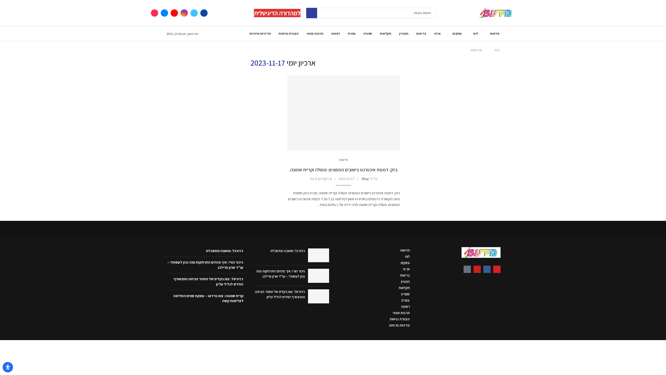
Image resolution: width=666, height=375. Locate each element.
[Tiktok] (154, 13)
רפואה (335, 33)
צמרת (352, 33)
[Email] (164, 13)
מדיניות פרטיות (260, 33)
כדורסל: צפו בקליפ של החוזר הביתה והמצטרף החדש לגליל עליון (280, 294)
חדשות (494, 33)
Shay (365, 178)
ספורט (367, 33)
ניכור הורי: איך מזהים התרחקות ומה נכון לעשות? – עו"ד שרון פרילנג (280, 274)
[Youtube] (174, 13)
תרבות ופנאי (314, 33)
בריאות (421, 33)
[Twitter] (194, 13)
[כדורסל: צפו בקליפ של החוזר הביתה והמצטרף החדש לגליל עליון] (318, 296)
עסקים (457, 33)
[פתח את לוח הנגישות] (8, 367)
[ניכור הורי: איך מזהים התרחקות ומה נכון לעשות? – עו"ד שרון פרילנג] (318, 276)
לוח (475, 33)
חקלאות (385, 33)
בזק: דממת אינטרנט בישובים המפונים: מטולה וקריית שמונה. (343, 170)
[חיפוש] (311, 13)
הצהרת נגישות (289, 33)
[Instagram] (184, 13)
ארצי (437, 33)
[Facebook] (204, 13)
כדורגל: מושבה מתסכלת (287, 250)
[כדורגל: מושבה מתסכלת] (318, 255)
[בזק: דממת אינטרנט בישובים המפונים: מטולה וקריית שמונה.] (343, 113)
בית (497, 50)
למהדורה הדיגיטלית (277, 13)
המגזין (403, 33)
